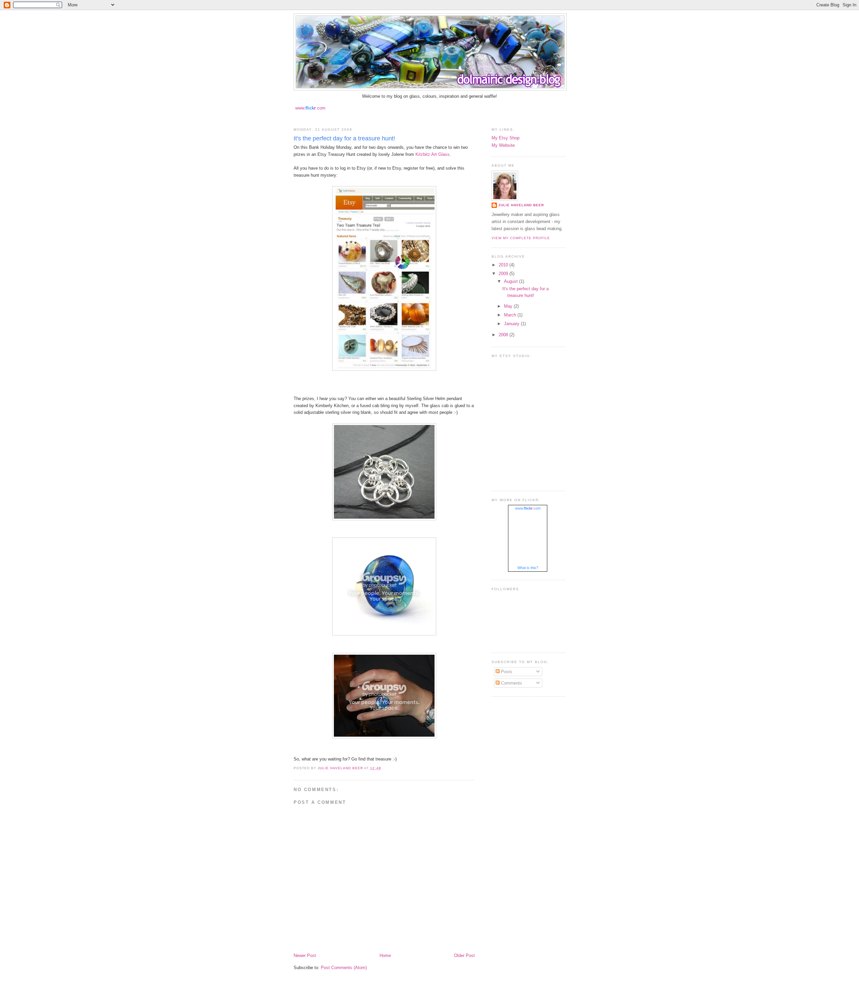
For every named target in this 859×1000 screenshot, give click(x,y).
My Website (503, 145)
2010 (504, 264)
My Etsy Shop (505, 137)
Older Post (464, 955)
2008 (504, 334)
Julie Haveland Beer (521, 205)
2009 (504, 273)
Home (385, 955)
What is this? (527, 568)
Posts (506, 671)
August (511, 281)
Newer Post (305, 955)
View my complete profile (521, 238)
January (512, 323)
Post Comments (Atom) (344, 967)
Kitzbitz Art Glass (432, 154)
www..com (310, 108)
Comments (511, 683)
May (509, 306)
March (510, 314)
